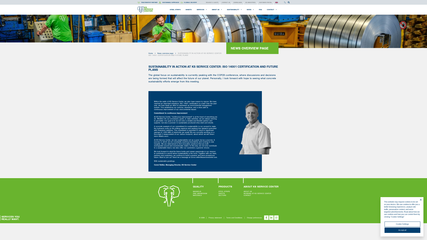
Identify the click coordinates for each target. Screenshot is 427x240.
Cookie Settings (402, 224)
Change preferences (254, 218)
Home (150, 53)
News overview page (165, 53)
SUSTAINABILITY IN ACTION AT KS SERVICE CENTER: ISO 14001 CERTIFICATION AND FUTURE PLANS (185, 54)
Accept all (402, 230)
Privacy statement (215, 218)
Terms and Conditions (234, 218)
